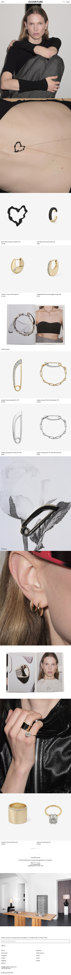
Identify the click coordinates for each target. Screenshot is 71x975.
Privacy (38, 955)
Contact (3, 958)
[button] (33, 848)
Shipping (3, 960)
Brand (3, 950)
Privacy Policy (43, 938)
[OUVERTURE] (35, 2)
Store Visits (4, 953)
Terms (38, 958)
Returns (3, 963)
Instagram (4, 955)
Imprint (38, 960)
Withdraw (38, 950)
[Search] (64, 2)
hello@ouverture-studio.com (35, 866)
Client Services (40, 953)
